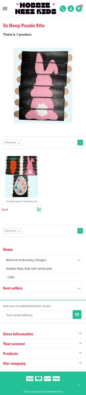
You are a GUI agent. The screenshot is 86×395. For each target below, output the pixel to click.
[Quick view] (17, 208)
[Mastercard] (38, 378)
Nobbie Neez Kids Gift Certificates (29, 268)
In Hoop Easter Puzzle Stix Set (21, 201)
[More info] (26, 208)
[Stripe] (56, 378)
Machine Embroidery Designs (26, 260)
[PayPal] (47, 378)
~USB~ (10, 277)
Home (8, 249)
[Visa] (29, 378)
